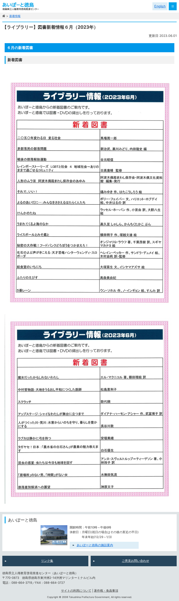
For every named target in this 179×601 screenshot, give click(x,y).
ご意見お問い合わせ (135, 561)
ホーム (3, 16)
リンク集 (47, 561)
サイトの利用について (76, 590)
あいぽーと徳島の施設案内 (95, 545)
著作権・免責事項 (106, 590)
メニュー (173, 6)
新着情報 (15, 16)
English (160, 6)
